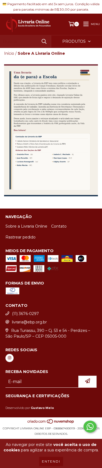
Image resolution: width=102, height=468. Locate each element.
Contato (59, 226)
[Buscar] (44, 41)
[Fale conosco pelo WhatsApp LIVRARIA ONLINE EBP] (90, 427)
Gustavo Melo (42, 408)
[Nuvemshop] (51, 423)
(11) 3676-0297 (25, 313)
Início (9, 53)
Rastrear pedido (20, 237)
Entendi (51, 461)
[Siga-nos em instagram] (9, 358)
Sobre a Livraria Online (26, 226)
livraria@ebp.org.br (29, 322)
